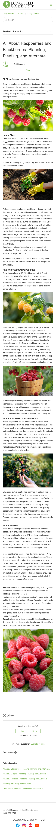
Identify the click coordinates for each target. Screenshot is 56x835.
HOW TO (21, 13)
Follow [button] (28, 70)
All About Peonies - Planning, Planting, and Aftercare (25, 778)
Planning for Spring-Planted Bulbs (17, 783)
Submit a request (38, 743)
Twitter (8, 715)
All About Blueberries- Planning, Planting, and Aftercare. (26, 768)
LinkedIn (12, 715)
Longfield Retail (8, 13)
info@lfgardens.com (30, 810)
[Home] (18, 7)
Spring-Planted (33, 13)
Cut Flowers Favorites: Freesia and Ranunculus (23, 788)
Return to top (8, 752)
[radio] (21, 731)
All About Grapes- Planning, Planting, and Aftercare (24, 773)
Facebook (4, 715)
